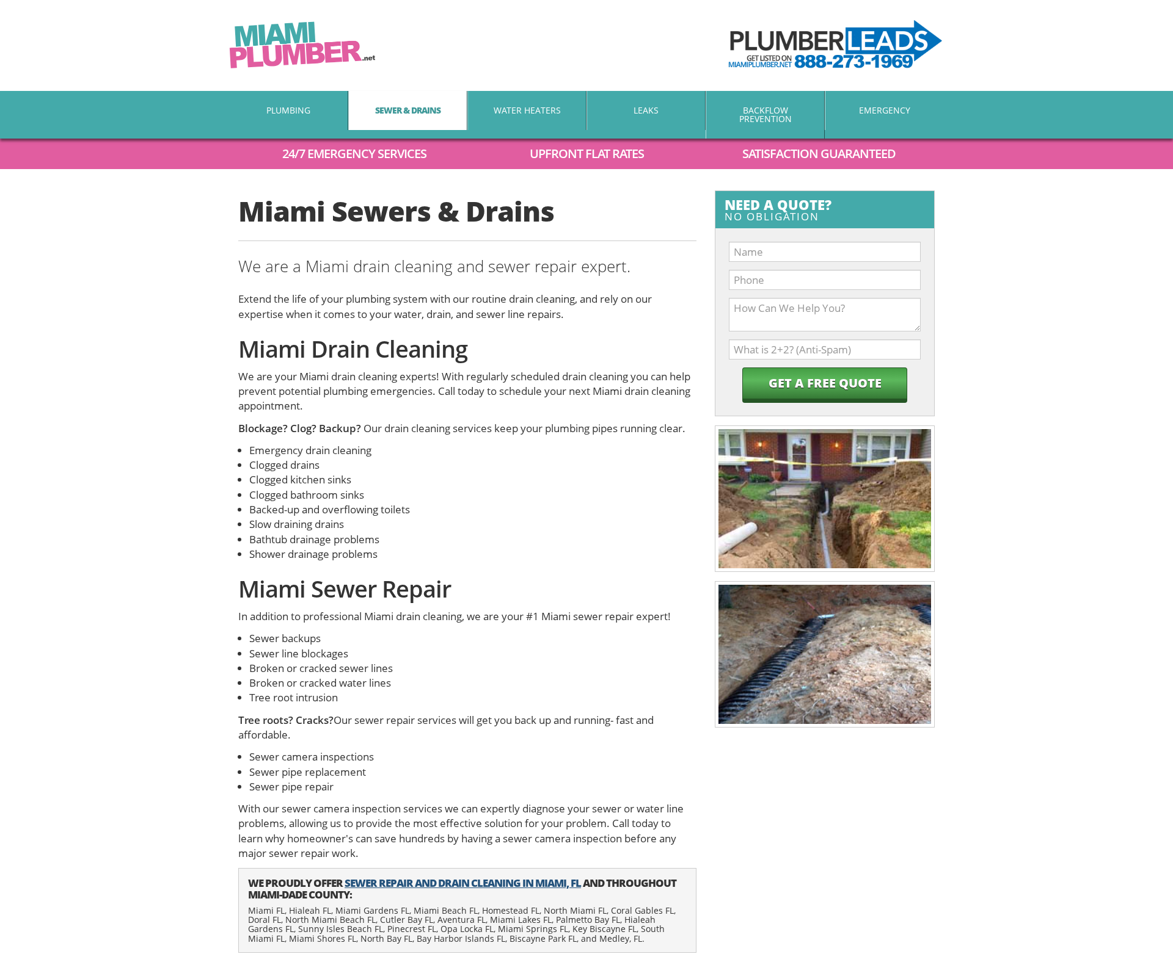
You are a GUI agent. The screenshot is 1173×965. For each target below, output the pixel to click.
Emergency (884, 110)
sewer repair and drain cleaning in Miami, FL (463, 883)
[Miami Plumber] (302, 44)
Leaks (646, 110)
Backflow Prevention (765, 114)
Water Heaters (527, 110)
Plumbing (288, 110)
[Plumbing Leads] (834, 45)
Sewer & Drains (407, 110)
